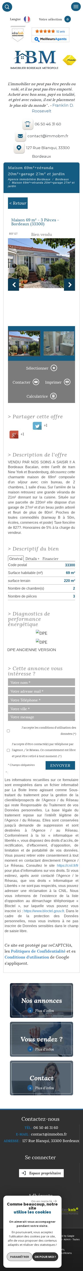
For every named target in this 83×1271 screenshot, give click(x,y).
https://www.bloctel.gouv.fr (44, 911)
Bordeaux (62, 179)
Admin (67, 1239)
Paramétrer (19, 1257)
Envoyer (60, 765)
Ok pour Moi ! (45, 1257)
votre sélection (50, 19)
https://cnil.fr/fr (67, 865)
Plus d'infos (41, 1010)
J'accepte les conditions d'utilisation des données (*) (49, 730)
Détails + (32, 558)
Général (15, 558)
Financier (50, 558)
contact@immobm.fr (47, 136)
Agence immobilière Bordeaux (29, 179)
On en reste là (41, 1201)
